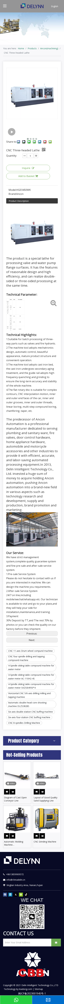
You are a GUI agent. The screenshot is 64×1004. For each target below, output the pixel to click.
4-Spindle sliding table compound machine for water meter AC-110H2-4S (31, 676)
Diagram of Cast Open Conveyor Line (15, 799)
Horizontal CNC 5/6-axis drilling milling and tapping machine (29, 695)
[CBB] (32, 973)
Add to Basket (26, 176)
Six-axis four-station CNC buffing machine (29, 717)
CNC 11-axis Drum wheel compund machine (30, 650)
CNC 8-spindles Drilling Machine (24, 722)
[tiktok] (26, 894)
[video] (17, 775)
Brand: (12, 194)
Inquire (26, 168)
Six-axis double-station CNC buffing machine (30, 711)
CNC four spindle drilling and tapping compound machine (26, 658)
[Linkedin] (10, 894)
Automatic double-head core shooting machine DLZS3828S (27, 704)
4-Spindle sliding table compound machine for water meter (31, 667)
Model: (12, 190)
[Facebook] (5, 894)
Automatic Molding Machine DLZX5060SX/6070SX (14, 843)
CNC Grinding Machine (45, 841)
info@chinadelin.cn (15, 879)
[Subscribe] (56, 942)
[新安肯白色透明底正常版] (32, 964)
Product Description (19, 200)
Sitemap (39, 989)
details (14, 791)
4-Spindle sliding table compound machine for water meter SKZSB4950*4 (31, 686)
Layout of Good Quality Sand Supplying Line (45, 799)
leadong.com (25, 989)
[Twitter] (16, 894)
